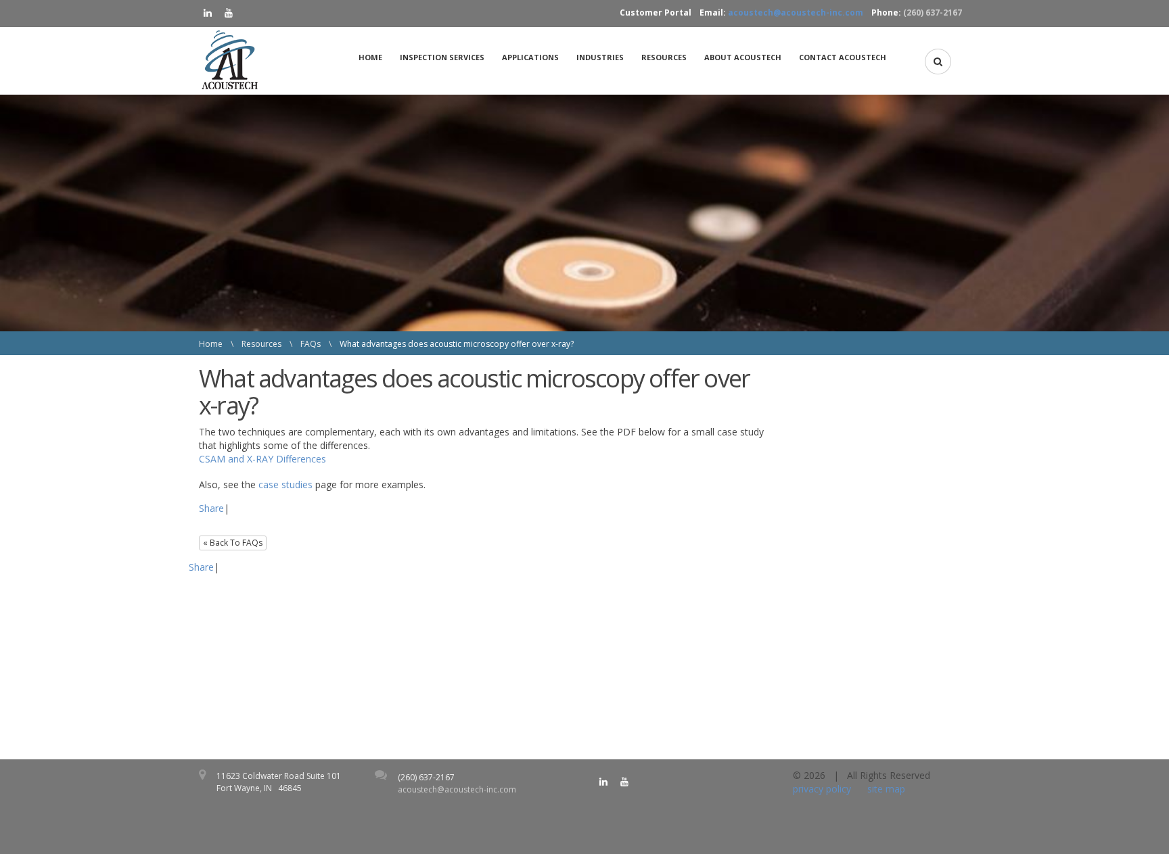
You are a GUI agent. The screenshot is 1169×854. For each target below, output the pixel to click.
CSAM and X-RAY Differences (262, 458)
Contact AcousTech (842, 57)
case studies (285, 484)
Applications (530, 57)
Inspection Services (442, 57)
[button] (938, 61)
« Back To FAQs (232, 542)
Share (211, 508)
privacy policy (822, 788)
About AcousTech (742, 57)
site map (886, 788)
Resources (664, 57)
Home (370, 57)
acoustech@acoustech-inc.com (795, 12)
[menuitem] (374, 57)
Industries (600, 57)
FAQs (310, 344)
